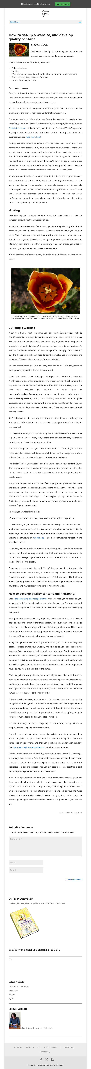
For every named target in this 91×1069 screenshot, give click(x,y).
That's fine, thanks (62, 4)
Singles (12, 994)
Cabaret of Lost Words (19, 986)
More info (45, 4)
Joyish (11, 998)
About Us (18, 1047)
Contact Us (29, 1047)
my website (38, 537)
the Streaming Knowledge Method (31, 598)
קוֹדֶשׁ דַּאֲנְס (13, 990)
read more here (33, 136)
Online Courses (50, 1047)
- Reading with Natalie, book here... (36, 1028)
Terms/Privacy (44, 1052)
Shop (39, 1047)
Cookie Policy (69, 1047)
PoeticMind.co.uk (17, 128)
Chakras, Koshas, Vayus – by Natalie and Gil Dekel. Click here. (37, 903)
